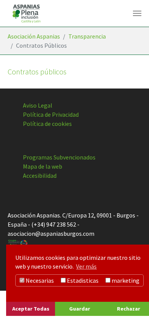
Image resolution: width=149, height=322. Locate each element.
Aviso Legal (37, 105)
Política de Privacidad (51, 114)
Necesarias (39, 280)
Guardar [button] (79, 308)
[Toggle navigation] (137, 13)
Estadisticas (82, 280)
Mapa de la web (42, 166)
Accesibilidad (40, 175)
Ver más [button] (86, 266)
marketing (124, 280)
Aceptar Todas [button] (30, 308)
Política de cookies (47, 123)
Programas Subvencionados (59, 157)
